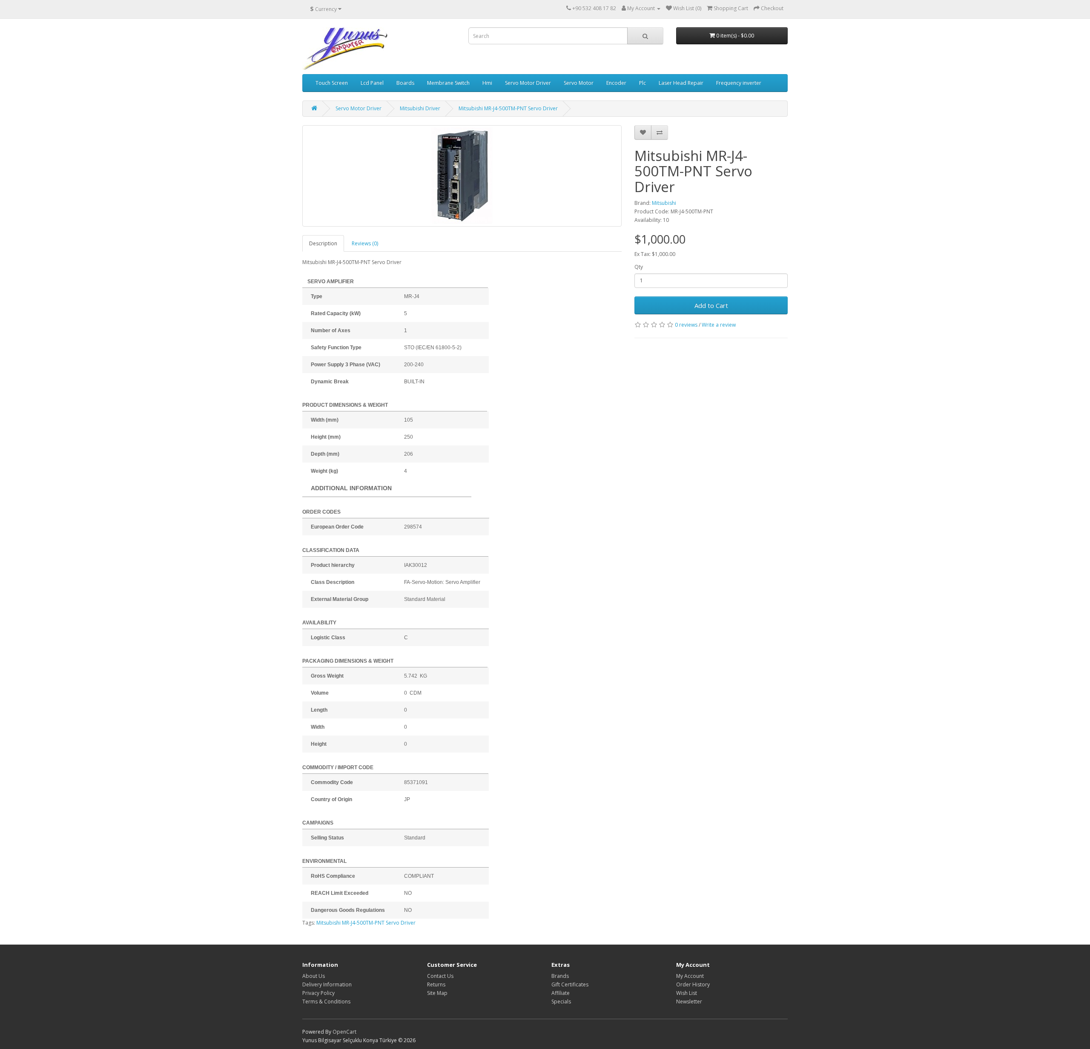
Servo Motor (579, 82)
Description (323, 243)
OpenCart (344, 1031)
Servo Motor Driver (528, 82)
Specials (561, 1001)
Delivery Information (327, 984)
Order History (693, 984)
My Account (690, 976)
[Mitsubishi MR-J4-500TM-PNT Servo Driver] (462, 176)
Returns (436, 984)
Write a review (719, 324)
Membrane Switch (448, 82)
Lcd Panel (372, 82)
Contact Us (440, 976)
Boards (405, 82)
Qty (638, 266)
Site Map (437, 993)
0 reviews (686, 324)
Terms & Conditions (326, 1001)
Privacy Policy (318, 993)
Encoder (616, 82)
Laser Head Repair (681, 82)
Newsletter (689, 1001)
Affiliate (560, 993)
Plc (642, 82)
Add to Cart (711, 305)
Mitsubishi (664, 203)
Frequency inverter (738, 82)
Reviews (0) (365, 243)
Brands (560, 976)
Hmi (487, 82)
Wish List (686, 993)
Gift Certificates (569, 984)
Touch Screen (332, 82)
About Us (313, 976)
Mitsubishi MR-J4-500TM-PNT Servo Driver (366, 922)
